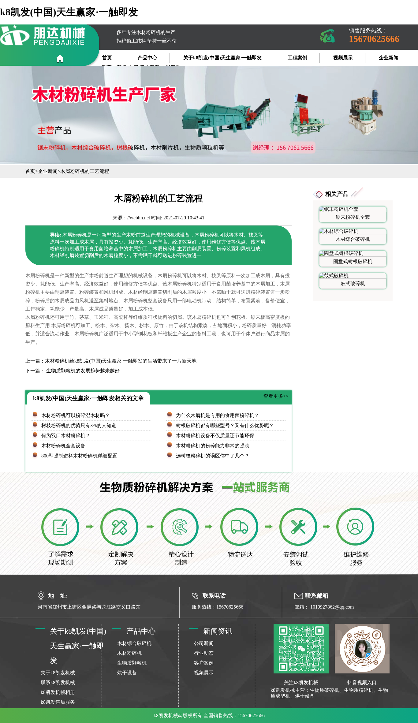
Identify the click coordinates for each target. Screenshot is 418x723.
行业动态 (204, 653)
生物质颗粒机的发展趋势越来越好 (82, 370)
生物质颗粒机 (132, 662)
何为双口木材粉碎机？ (65, 435)
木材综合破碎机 (134, 643)
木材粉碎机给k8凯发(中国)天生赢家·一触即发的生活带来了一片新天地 (120, 360)
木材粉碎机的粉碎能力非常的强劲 (212, 445)
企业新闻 (388, 57)
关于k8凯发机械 (58, 672)
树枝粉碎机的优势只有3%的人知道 (78, 425)
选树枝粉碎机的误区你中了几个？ (212, 455)
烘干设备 (127, 672)
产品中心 (147, 57)
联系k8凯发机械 (58, 682)
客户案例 (204, 662)
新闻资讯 (218, 631)
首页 (107, 57)
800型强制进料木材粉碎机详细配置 (79, 455)
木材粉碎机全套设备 (63, 445)
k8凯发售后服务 (58, 702)
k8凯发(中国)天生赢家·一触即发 (69, 11)
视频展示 (343, 57)
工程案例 (297, 57)
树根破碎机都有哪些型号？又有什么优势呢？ (225, 425)
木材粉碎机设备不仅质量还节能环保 (215, 435)
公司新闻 (204, 643)
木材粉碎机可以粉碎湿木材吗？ (75, 415)
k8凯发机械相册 (58, 692)
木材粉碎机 (129, 653)
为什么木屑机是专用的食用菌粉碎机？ (217, 415)
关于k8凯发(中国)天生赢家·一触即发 (222, 57)
